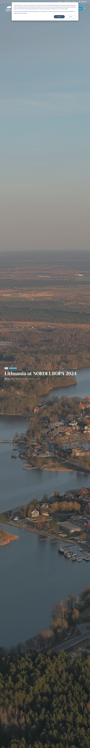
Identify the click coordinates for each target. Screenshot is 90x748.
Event (6, 368)
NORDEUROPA (13, 368)
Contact (74, 1)
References (67, 1)
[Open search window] (85, 8)
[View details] (79, 1)
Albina (12, 379)
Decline (70, 16)
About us (60, 1)
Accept (59, 16)
